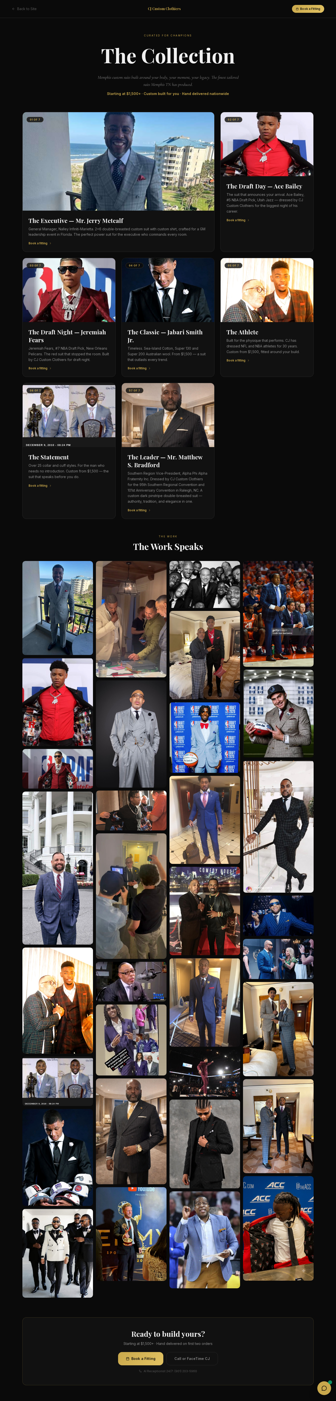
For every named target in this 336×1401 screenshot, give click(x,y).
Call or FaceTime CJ (192, 1358)
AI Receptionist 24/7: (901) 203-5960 (170, 1371)
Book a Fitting (310, 9)
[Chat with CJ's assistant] (324, 1388)
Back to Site (27, 9)
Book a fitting (38, 243)
